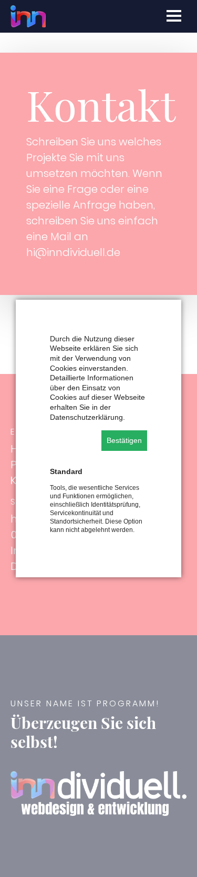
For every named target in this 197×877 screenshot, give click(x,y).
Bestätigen (124, 440)
